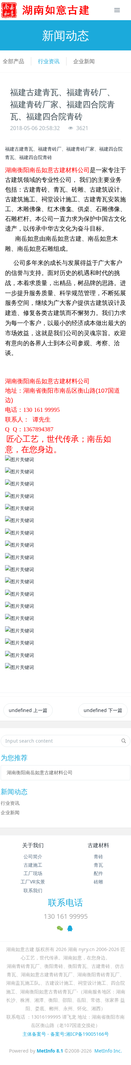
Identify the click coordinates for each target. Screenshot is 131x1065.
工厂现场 (33, 873)
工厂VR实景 (32, 881)
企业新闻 (84, 61)
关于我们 (33, 845)
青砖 (98, 856)
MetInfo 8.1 (50, 1051)
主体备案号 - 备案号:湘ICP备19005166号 (66, 1034)
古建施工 (33, 865)
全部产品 (13, 61)
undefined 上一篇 (28, 710)
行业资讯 (48, 61)
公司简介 (33, 856)
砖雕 (98, 881)
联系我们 (33, 890)
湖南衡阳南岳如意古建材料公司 (40, 772)
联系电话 (65, 902)
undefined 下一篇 (103, 710)
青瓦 (98, 865)
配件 (98, 873)
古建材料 (98, 845)
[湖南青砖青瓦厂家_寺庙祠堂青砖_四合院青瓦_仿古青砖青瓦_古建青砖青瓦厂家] (56, 10)
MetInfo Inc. (108, 1051)
